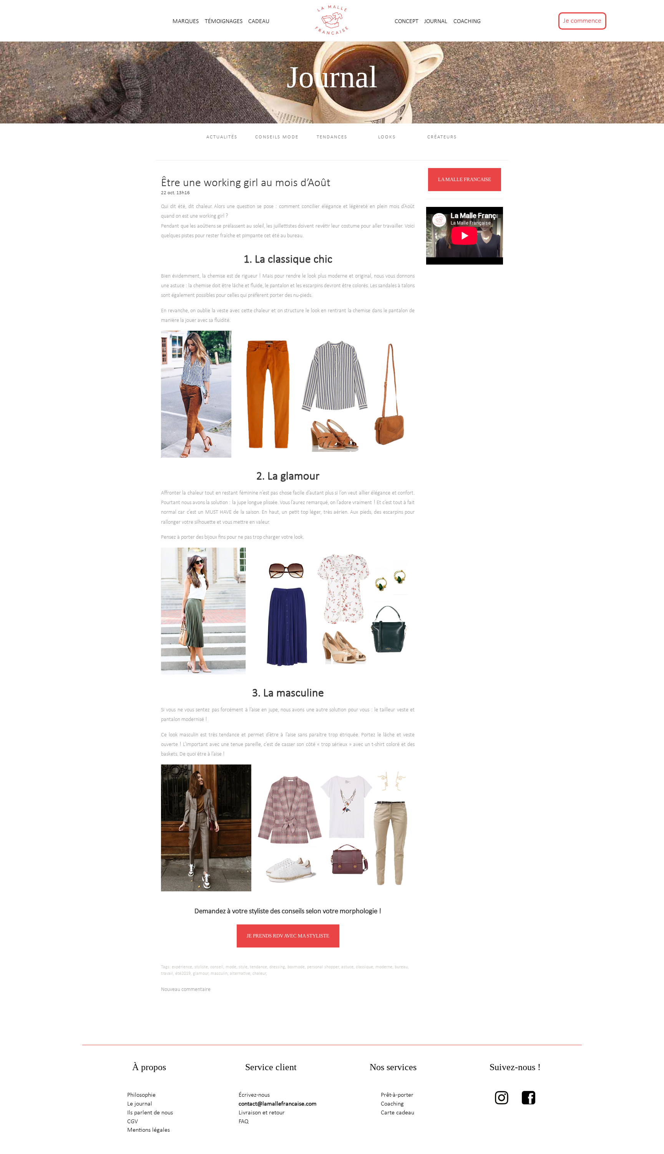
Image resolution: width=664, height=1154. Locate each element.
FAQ (244, 1122)
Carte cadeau (397, 1113)
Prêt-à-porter (397, 1095)
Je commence (582, 21)
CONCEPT (407, 21)
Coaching (467, 21)
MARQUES (186, 21)
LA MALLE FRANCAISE (464, 179)
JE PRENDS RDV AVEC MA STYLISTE (288, 936)
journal (436, 21)
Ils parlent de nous (150, 1113)
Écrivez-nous (254, 1095)
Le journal (139, 1104)
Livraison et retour (262, 1113)
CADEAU (258, 21)
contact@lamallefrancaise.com (278, 1104)
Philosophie (141, 1095)
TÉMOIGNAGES (224, 21)
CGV (132, 1122)
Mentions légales (148, 1130)
